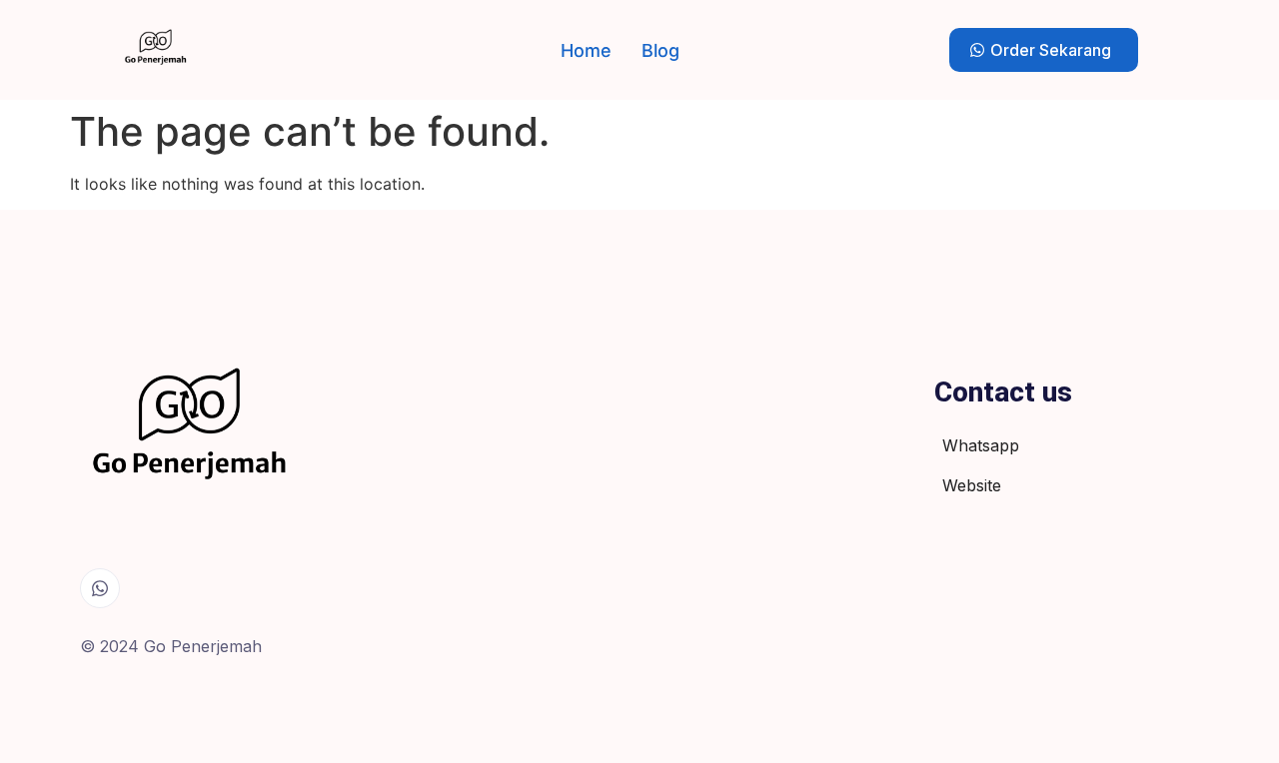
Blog (660, 50)
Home (586, 50)
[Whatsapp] (100, 588)
